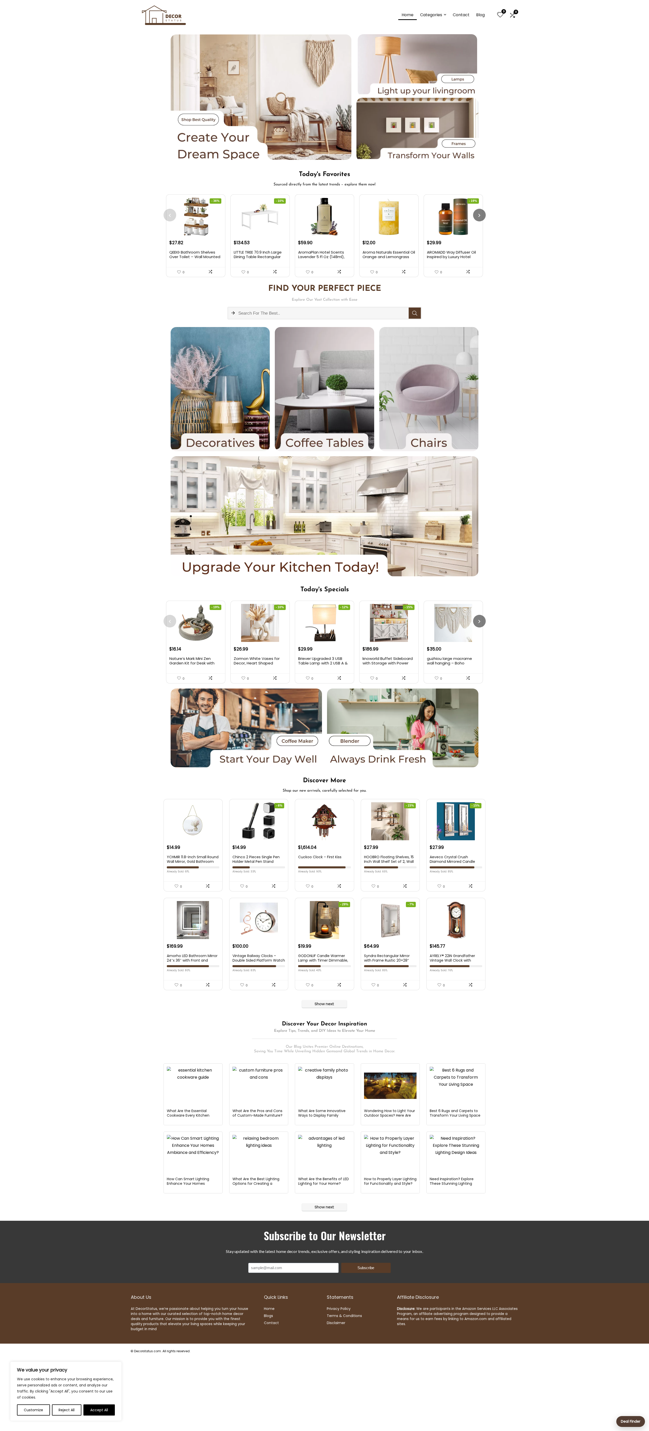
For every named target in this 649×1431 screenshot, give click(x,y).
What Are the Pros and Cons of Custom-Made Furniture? (257, 1113)
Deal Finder (630, 1421)
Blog (480, 15)
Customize (33, 1410)
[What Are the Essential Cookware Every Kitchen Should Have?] (193, 1086)
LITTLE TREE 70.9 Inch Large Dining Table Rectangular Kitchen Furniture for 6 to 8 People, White (258, 259)
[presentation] (170, 215)
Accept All (99, 1410)
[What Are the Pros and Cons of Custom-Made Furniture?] (258, 1086)
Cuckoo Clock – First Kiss (319, 857)
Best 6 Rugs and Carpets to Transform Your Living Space (455, 1113)
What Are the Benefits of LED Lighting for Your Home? (323, 1181)
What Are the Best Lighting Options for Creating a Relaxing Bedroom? (255, 1183)
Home (407, 15)
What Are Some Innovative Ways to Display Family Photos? (322, 1115)
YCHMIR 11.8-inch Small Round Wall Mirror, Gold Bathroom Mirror (193, 861)
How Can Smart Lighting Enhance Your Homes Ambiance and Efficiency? (190, 1183)
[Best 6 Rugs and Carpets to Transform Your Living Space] (456, 1086)
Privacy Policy (339, 1308)
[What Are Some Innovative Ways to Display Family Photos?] (324, 1086)
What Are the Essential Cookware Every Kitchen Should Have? (188, 1115)
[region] (66, 1391)
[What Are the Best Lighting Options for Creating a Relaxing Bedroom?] (258, 1154)
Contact (461, 15)
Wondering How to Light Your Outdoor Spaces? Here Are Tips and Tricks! (389, 1115)
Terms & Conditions (344, 1315)
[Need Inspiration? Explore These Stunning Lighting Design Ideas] (456, 1154)
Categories (431, 15)
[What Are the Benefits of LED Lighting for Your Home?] (324, 1154)
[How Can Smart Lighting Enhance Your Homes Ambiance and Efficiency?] (193, 1154)
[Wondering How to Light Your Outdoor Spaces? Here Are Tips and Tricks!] (390, 1086)
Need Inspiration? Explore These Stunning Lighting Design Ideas (452, 1183)
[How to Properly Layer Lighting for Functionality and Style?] (390, 1154)
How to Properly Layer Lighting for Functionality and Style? (390, 1181)
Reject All (67, 1410)
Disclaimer (336, 1322)
